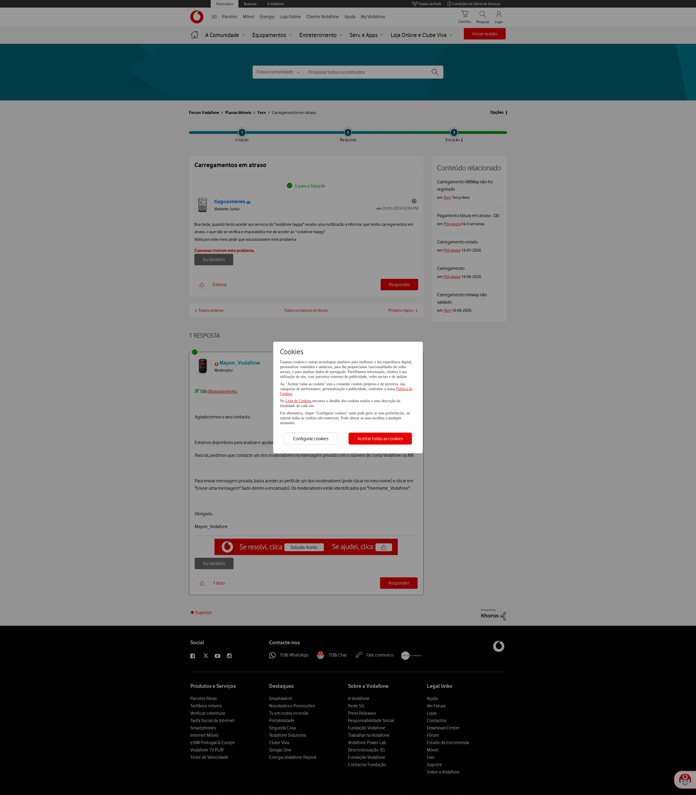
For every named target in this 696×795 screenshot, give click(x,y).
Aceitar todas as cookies (380, 438)
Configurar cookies (310, 438)
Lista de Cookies (298, 401)
